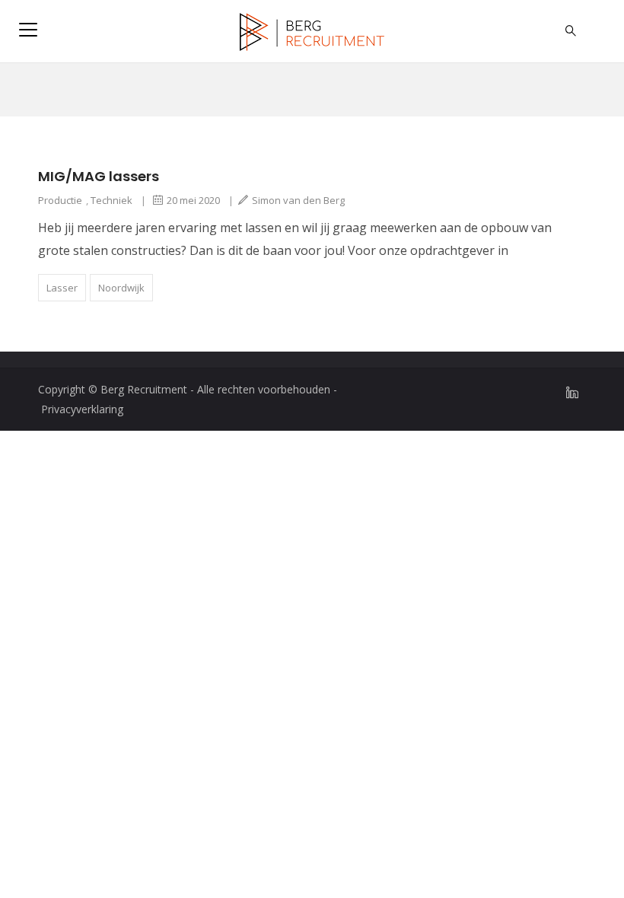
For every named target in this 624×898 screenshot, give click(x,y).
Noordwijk (121, 288)
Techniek (111, 200)
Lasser (62, 288)
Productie (60, 200)
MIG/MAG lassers (98, 176)
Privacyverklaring (82, 409)
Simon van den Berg (298, 200)
